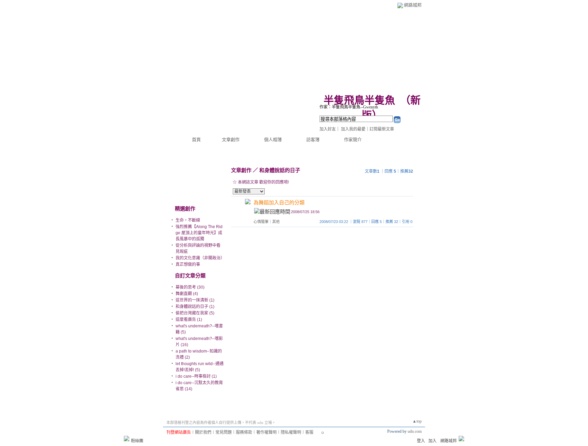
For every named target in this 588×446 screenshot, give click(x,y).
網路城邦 (413, 4)
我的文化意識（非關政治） (200, 258)
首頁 (196, 139)
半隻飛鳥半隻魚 (359, 100)
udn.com (415, 431)
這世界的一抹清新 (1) (195, 300)
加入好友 (328, 129)
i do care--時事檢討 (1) (196, 376)
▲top (417, 421)
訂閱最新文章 (382, 129)
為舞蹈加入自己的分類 (279, 202)
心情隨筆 (261, 222)
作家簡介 (353, 139)
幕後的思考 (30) (190, 287)
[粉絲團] (126, 438)
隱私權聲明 (291, 432)
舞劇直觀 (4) (187, 293)
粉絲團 (137, 441)
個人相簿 (273, 139)
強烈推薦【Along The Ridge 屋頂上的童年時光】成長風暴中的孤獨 (199, 232)
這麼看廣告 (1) (189, 319)
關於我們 (203, 432)
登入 (421, 441)
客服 (309, 432)
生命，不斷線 (188, 220)
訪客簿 (313, 139)
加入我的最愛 (353, 129)
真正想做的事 (188, 264)
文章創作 (231, 139)
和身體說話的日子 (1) (195, 306)
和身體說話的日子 (279, 170)
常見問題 (223, 432)
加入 (432, 441)
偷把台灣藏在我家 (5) (195, 313)
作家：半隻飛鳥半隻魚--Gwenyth (349, 107)
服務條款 (244, 432)
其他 (276, 222)
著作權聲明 (266, 432)
